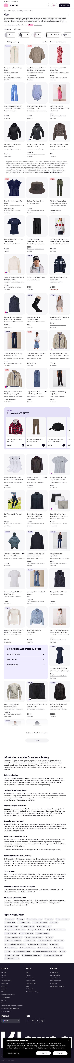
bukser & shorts (22, 793)
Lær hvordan (38, 25)
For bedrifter (14, 1)
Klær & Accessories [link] (22, 11)
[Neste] (68, 35)
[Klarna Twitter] (37, 1021)
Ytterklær (7, 809)
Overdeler (7, 824)
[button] (54, 5)
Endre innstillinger (13, 1053)
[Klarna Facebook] (28, 1021)
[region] (37, 1048)
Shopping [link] (12, 11)
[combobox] (58, 41)
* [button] (12, 77)
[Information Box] (18, 42)
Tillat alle (60, 1053)
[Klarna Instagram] (42, 1021)
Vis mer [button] (37, 740)
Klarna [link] (5, 11)
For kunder (7, 1)
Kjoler (5, 778)
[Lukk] (69, 1040)
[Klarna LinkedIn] (33, 1021)
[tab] (7, 29)
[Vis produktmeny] (68, 15)
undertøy (10, 839)
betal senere (48, 865)
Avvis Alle (43, 1053)
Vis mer (64, 22)
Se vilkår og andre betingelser (53, 172)
